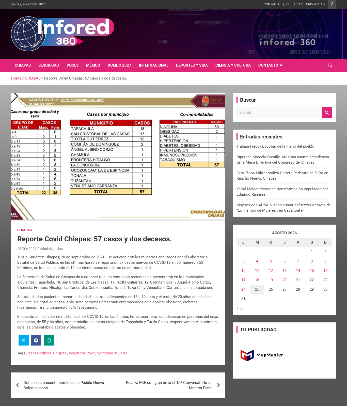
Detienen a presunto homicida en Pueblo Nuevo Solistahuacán (64, 385)
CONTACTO (272, 4)
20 (284, 280)
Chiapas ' (60, 353)
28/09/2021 (27, 249)
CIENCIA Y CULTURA (233, 65)
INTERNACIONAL (153, 65)
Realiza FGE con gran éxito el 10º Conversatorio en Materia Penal (169, 385)
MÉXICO (93, 65)
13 (284, 270)
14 (298, 270)
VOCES (72, 65)
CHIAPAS (23, 65)
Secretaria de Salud (112, 353)
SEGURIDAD (48, 65)
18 (257, 280)
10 (243, 270)
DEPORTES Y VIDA (192, 65)
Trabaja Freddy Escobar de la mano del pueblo (275, 146)
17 (243, 280)
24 (243, 289)
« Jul (240, 308)
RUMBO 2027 (119, 65)
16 (325, 270)
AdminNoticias (51, 249)
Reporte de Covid (82, 353)
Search (327, 112)
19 (271, 280)
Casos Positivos (39, 353)
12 (271, 270)
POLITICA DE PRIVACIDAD (305, 4)
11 (257, 270)
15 (312, 270)
